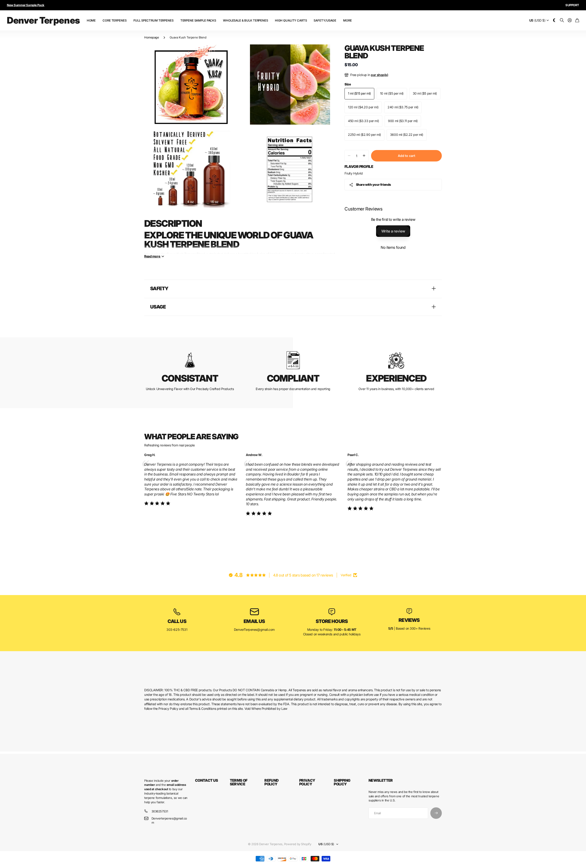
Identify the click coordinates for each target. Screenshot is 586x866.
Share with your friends (373, 184)
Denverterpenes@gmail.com (169, 821)
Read (152, 256)
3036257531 (160, 811)
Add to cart (406, 156)
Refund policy (271, 782)
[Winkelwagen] (577, 20)
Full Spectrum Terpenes (153, 20)
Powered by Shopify (297, 844)
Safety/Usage (325, 20)
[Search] (562, 20)
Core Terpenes (114, 20)
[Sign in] (570, 20)
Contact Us (206, 780)
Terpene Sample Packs (198, 20)
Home (91, 20)
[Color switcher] (554, 20)
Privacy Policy (307, 782)
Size (348, 84)
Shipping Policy (342, 782)
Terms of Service (238, 782)
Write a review (393, 231)
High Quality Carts (291, 20)
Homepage (151, 37)
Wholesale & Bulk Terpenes (245, 20)
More (347, 20)
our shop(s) (379, 75)
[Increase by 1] (364, 155)
